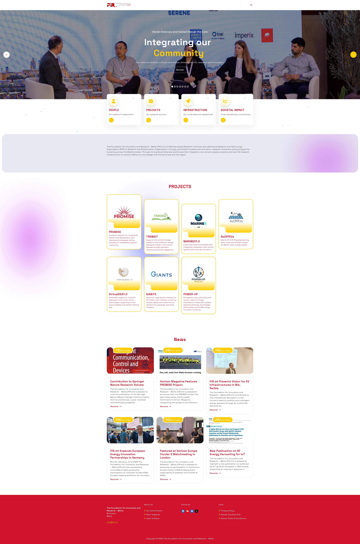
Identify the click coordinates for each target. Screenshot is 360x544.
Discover (180, 64)
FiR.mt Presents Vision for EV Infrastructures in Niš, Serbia (229, 385)
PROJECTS (153, 110)
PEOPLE (114, 110)
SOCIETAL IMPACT (232, 110)
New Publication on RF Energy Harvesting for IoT (227, 452)
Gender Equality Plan (231, 514)
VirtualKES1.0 (118, 294)
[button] (172, 86)
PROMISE (115, 232)
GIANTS (151, 294)
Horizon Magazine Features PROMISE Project (178, 383)
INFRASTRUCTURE (195, 110)
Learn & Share (152, 518)
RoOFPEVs (227, 236)
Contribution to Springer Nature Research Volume (127, 383)
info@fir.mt (112, 522)
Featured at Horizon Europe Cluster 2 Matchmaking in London (178, 454)
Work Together (153, 514)
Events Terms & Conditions (233, 518)
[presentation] (6, 54)
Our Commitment (154, 511)
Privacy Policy (227, 511)
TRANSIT (152, 236)
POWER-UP (190, 294)
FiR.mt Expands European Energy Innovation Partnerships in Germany (127, 454)
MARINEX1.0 (191, 241)
